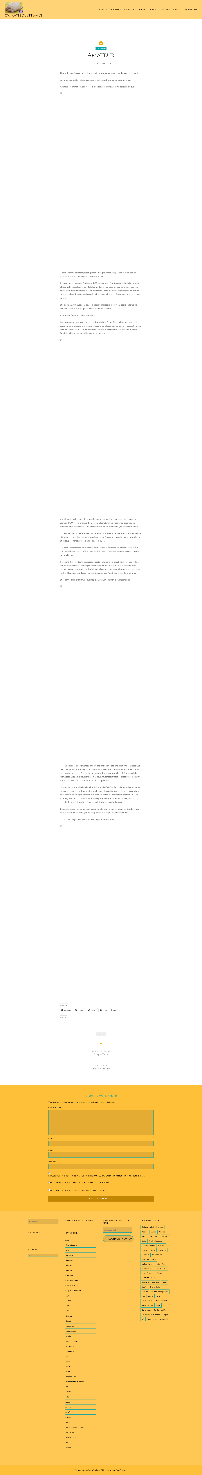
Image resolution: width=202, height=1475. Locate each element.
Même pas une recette (150, 1282)
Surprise (177, 9)
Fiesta (152, 1250)
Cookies (161, 1245)
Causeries (101, 48)
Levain (68, 1336)
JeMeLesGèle (147, 1268)
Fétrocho (145, 1259)
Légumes (159, 1273)
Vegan (165, 1315)
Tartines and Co (160, 1310)
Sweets (68, 1417)
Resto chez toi (147, 1305)
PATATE (159, 1296)
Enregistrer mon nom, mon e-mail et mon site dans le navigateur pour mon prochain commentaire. (97, 1176)
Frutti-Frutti (157, 1255)
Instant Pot (160, 1264)
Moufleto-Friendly (149, 1278)
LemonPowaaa (147, 1273)
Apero (67, 1240)
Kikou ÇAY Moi (161, 1268)
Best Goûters (147, 1236)
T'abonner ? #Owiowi (119, 1239)
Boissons (69, 1255)
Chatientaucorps (155, 1241)
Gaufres (68, 1316)
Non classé (69, 1346)
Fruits (67, 1305)
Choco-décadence (148, 1245)
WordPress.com (121, 1470)
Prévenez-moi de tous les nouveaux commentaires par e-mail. (80, 1182)
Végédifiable (152, 1319)
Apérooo (145, 1232)
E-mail (52, 1150)
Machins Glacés (71, 1341)
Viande (68, 1447)
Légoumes (69, 1326)
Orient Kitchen (155, 1287)
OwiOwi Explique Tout (159, 1291)
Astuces (162, 1232)
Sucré (142, 9)
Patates (68, 1366)
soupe (158, 1305)
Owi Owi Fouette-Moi (23, 15)
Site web (52, 1161)
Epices (144, 1250)
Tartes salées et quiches (74, 1427)
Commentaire (55, 1108)
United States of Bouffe (151, 1315)
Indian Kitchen (147, 1264)
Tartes (67, 1422)
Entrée (68, 1300)
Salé (152, 9)
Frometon (145, 1255)
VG (143, 1319)
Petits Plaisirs (147, 1301)
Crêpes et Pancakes (73, 1290)
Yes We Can (164, 1319)
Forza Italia (162, 1250)
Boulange (164, 9)
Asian (153, 1232)
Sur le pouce (146, 1310)
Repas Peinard (161, 1301)
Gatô (153, 1259)
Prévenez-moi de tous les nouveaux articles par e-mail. (77, 1190)
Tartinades (69, 1432)
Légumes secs (70, 1331)
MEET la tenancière (109, 9)
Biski (157, 1236)
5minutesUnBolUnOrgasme (152, 1227)
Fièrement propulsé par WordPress (87, 1470)
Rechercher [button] (191, 9)
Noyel (164, 1282)
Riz (66, 1387)
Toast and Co (70, 1437)
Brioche (68, 1265)
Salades (68, 1392)
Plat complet (70, 1376)
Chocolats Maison (72, 1280)
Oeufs (144, 1287)
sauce (67, 1402)
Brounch (129, 9)
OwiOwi (101, 1034)
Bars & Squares (71, 1245)
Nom (51, 1139)
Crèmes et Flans (71, 1285)
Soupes (68, 1407)
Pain (143, 1296)
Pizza (67, 1371)
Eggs (67, 1295)
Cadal (144, 1241)
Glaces (68, 1321)
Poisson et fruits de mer (74, 1381)
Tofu (67, 1442)
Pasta (150, 1296)
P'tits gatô (69, 1351)
